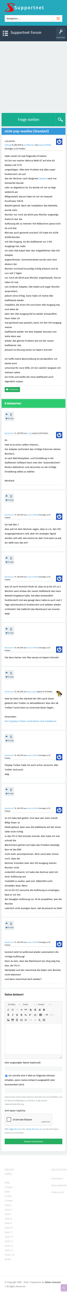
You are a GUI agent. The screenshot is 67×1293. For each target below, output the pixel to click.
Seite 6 (8, 1209)
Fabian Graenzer (53, 1282)
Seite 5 (8, 1205)
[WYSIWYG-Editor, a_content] (33, 1039)
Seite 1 (10, 1187)
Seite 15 (9, 1250)
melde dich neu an (34, 1129)
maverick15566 (45, 145)
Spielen (43, 178)
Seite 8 (8, 1218)
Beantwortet (9, 433)
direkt (8, 1259)
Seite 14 (9, 1245)
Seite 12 (9, 1236)
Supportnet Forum (26, 32)
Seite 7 (8, 1214)
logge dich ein (15, 1129)
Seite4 (9, 1200)
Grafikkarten (29, 145)
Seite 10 (9, 1227)
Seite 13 (9, 1241)
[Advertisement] (33, 76)
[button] (13, 1004)
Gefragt (8, 145)
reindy (29, 433)
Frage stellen (28, 119)
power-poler (31, 692)
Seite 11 (9, 1232)
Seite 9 (8, 1223)
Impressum (57, 1178)
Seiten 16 (9, 1254)
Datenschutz (58, 1192)
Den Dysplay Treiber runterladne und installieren (30, 721)
